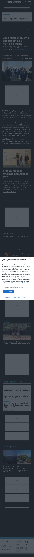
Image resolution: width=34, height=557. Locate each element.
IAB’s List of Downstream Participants (19, 282)
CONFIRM (9, 291)
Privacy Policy (26, 297)
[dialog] (17, 278)
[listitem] (17, 287)
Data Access (17, 297)
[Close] (30, 259)
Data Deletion (8, 297)
